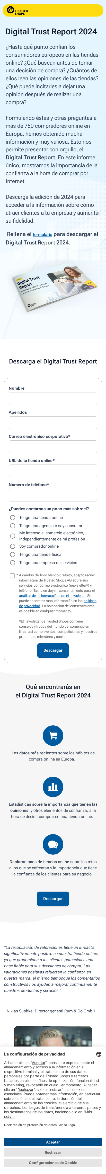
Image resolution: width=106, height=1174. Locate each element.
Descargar (53, 898)
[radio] (53, 518)
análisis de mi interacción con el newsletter (52, 596)
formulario (42, 234)
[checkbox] (53, 540)
